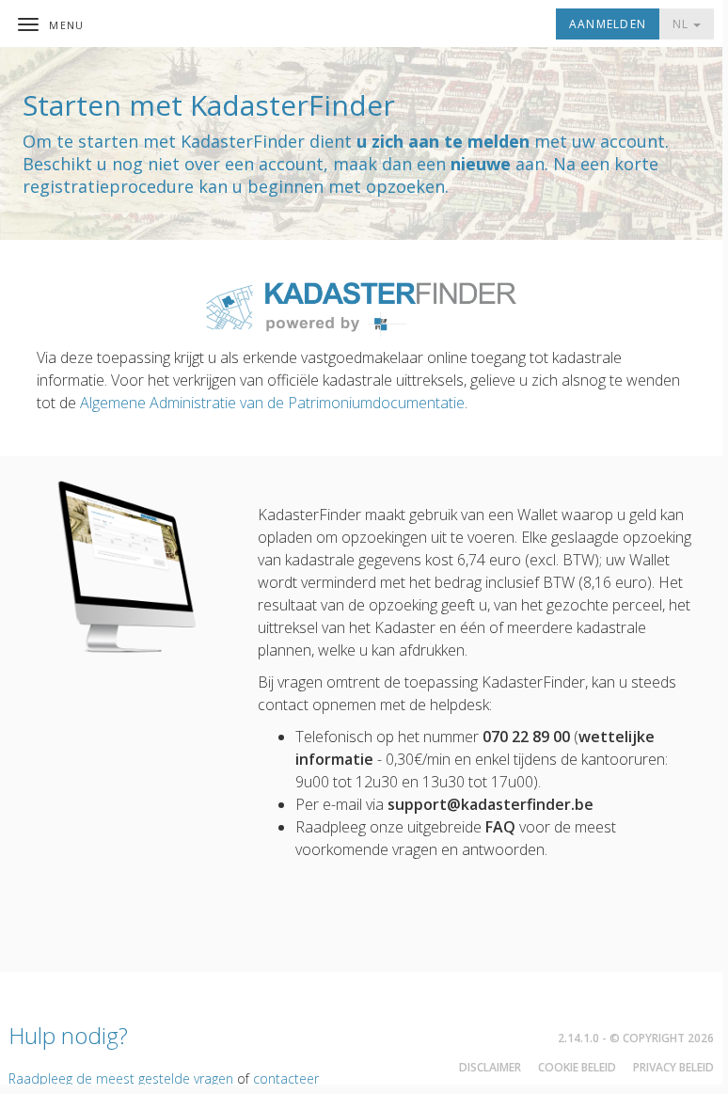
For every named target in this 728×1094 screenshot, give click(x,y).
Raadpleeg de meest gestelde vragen (120, 1078)
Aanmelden (607, 24)
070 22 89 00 (526, 736)
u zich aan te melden (443, 141)
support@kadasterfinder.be (490, 804)
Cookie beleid (577, 1067)
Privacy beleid (673, 1067)
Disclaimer (490, 1067)
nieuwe (481, 163)
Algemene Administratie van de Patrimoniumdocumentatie (272, 402)
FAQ (500, 827)
